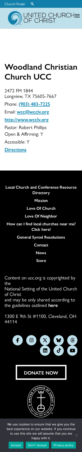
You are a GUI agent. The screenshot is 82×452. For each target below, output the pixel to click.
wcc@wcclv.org (33, 111)
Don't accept (37, 445)
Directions (15, 149)
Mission (41, 200)
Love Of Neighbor (41, 216)
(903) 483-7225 (34, 103)
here (53, 304)
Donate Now (41, 372)
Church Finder (15, 4)
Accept (16, 445)
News (41, 252)
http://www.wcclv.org (27, 119)
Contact (41, 245)
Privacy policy (64, 445)
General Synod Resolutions (41, 237)
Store (41, 260)
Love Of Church (41, 208)
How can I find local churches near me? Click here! (41, 226)
